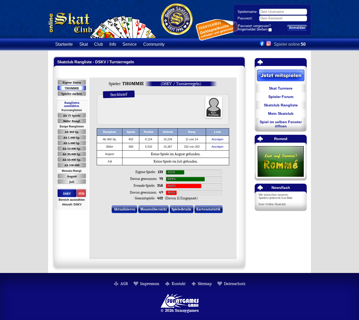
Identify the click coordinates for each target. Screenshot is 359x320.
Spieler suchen (71, 94)
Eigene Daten (72, 82)
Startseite (64, 44)
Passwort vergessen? (254, 26)
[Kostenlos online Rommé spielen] (280, 161)
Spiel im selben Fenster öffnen (281, 124)
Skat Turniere (281, 88)
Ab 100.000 (71, 165)
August (72, 176)
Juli (71, 182)
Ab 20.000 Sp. (72, 154)
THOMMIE (72, 88)
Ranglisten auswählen (71, 104)
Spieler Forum (280, 97)
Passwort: (245, 18)
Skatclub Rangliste (281, 105)
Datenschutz (234, 283)
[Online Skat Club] (102, 35)
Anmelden (297, 28)
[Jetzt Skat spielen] (281, 75)
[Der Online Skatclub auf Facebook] (262, 44)
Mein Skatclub (281, 113)
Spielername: (248, 12)
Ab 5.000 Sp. (71, 143)
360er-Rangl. (72, 121)
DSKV (67, 193)
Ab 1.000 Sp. (71, 138)
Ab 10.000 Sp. (72, 149)
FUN (81, 193)
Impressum (149, 283)
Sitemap (205, 283)
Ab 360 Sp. (72, 132)
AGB (124, 283)
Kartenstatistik (208, 209)
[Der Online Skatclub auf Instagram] (268, 44)
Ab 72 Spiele (71, 115)
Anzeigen (217, 139)
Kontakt (179, 283)
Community (154, 44)
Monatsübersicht (153, 209)
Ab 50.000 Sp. (72, 160)
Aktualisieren (124, 209)
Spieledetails (181, 209)
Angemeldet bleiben (253, 29)
